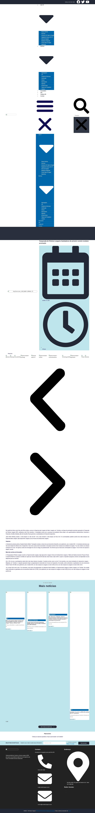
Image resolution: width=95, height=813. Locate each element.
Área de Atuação (45, 39)
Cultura (43, 80)
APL (41, 92)
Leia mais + (8, 629)
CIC (42, 74)
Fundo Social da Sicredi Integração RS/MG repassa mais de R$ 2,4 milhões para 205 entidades (36, 623)
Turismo (43, 89)
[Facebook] (78, 2)
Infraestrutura (44, 85)
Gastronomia (44, 82)
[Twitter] (83, 2)
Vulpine (69, 810)
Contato (42, 96)
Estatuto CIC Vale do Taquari (47, 35)
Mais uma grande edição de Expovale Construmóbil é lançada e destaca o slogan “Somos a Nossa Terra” (15, 622)
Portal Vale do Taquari (46, 42)
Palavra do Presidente (46, 87)
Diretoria (43, 33)
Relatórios (43, 44)
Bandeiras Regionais (45, 40)
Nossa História (44, 31)
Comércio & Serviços (46, 76)
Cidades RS (43, 94)
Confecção (43, 78)
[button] (45, 115)
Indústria (43, 83)
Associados (43, 90)
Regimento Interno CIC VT (47, 37)
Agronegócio (44, 73)
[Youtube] (87, 2)
